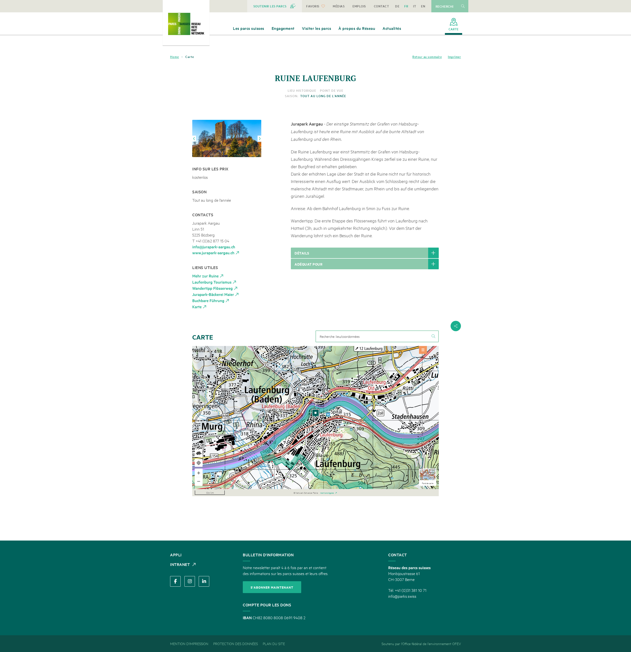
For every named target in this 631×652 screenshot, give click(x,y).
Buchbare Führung (208, 300)
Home (174, 56)
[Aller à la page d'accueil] (186, 24)
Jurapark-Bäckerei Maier (213, 294)
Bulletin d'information (268, 554)
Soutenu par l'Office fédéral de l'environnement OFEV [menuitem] (421, 643)
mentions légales (327, 492)
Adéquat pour (308, 264)
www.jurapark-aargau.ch (213, 252)
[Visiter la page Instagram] (189, 581)
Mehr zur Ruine (205, 275)
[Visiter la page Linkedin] (204, 581)
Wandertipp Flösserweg (212, 288)
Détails (302, 252)
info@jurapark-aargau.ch (213, 246)
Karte (197, 306)
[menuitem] (274, 6)
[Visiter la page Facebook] (175, 581)
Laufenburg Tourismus (211, 282)
